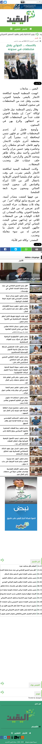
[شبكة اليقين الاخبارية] (21, 490)
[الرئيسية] (31, 29)
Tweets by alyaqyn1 (35, 698)
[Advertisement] (21, 544)
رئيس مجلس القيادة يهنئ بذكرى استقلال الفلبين (19, 578)
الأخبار (36, 38)
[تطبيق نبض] (21, 517)
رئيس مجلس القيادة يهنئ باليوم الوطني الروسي (19, 582)
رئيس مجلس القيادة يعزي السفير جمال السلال (20, 574)
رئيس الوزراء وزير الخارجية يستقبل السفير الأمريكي (18, 598)
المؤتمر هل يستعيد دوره (27, 566)
